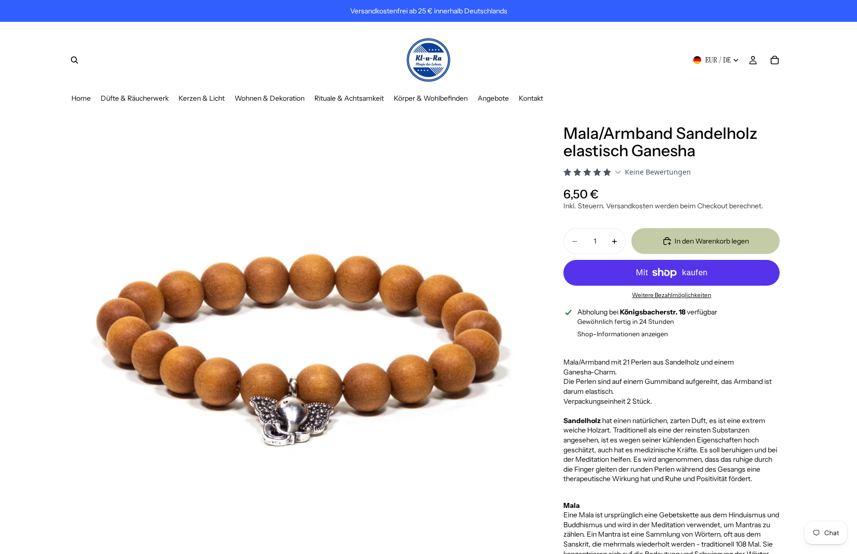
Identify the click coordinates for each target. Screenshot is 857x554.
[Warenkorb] (775, 60)
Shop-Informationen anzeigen (622, 334)
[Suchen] (74, 60)
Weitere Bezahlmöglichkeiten (671, 295)
